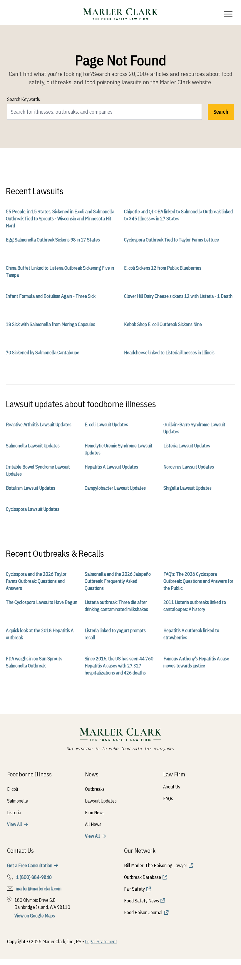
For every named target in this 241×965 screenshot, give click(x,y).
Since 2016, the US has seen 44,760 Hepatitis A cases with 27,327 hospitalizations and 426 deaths (119, 666)
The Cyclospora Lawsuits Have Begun (41, 602)
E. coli (12, 789)
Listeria (14, 812)
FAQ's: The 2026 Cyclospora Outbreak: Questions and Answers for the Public (198, 581)
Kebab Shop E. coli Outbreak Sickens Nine (163, 324)
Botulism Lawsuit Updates (30, 488)
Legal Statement (101, 941)
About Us (171, 787)
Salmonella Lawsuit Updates (33, 446)
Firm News (95, 812)
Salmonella (17, 801)
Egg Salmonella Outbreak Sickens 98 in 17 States (53, 240)
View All (14, 824)
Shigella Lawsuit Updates (187, 488)
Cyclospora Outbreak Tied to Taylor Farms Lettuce (171, 240)
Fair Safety (134, 889)
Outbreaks (95, 789)
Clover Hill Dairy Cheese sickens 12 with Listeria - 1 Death (178, 296)
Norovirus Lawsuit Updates (188, 467)
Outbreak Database (142, 877)
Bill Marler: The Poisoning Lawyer (155, 865)
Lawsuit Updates (101, 801)
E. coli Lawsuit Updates (106, 424)
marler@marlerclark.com (38, 889)
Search (221, 111)
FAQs (168, 798)
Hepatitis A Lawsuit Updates (111, 467)
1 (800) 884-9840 (34, 877)
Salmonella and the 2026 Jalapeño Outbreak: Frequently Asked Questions (118, 581)
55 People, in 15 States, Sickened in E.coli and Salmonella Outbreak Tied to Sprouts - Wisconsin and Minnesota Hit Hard (60, 219)
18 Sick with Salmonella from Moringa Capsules (50, 324)
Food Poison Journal (143, 912)
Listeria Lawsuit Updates (186, 446)
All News (93, 824)
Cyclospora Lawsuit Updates (32, 509)
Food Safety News (141, 901)
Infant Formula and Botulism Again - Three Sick (51, 296)
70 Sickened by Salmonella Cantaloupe (42, 352)
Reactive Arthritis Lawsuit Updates (38, 424)
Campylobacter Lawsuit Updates (115, 488)
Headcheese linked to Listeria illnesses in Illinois (169, 352)
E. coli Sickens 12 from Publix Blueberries (162, 268)
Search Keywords (23, 99)
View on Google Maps (34, 916)
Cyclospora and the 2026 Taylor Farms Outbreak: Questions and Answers (36, 581)
